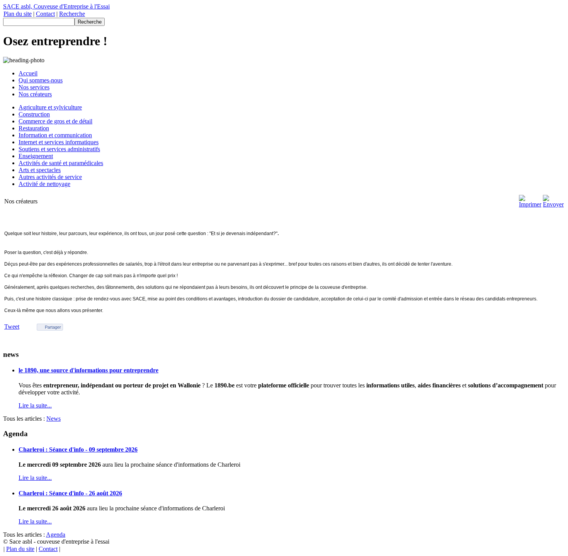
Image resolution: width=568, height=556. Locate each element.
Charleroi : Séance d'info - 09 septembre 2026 (78, 449)
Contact (45, 13)
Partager (53, 327)
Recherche (72, 13)
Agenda (55, 534)
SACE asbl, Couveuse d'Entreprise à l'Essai (56, 6)
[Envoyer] (553, 204)
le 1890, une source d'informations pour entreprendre (88, 370)
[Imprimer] (530, 204)
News (53, 418)
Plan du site (17, 13)
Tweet (11, 326)
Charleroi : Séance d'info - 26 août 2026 (70, 493)
